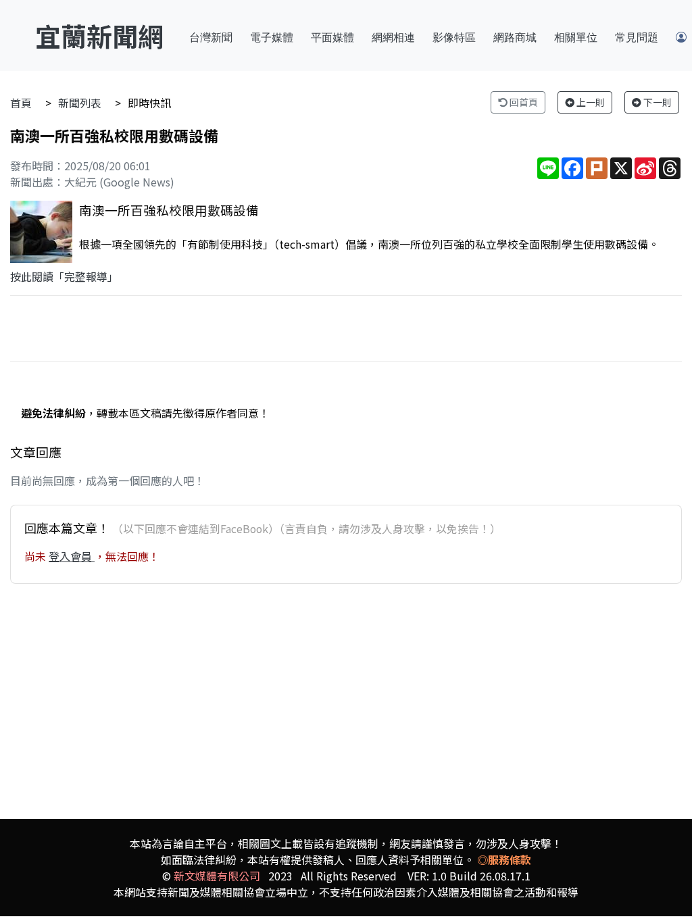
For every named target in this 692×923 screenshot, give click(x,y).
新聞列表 (79, 103)
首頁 (21, 103)
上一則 (589, 102)
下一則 (656, 102)
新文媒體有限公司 (217, 876)
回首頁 (523, 102)
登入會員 (72, 556)
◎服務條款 (504, 859)
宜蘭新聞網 (99, 35)
